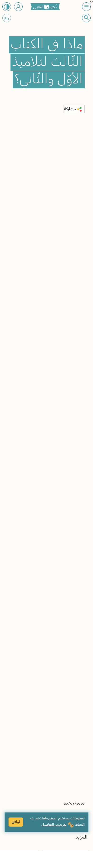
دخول (18, 6)
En (6, 19)
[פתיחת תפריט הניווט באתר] (86, 6)
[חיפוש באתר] (86, 17)
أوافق (16, 821)
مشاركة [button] (70, 109)
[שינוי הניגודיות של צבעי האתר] (6, 6)
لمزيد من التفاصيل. (54, 824)
